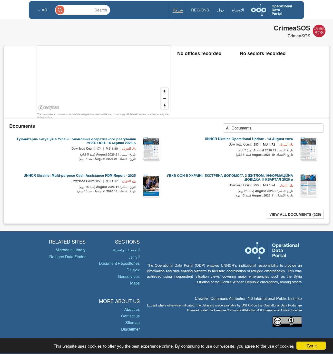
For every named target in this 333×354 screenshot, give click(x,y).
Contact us (130, 316)
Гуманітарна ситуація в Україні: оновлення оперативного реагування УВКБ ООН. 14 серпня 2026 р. (76, 140)
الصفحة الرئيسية (126, 250)
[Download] (151, 148)
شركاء (177, 10)
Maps (135, 283)
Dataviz (133, 270)
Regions (200, 10)
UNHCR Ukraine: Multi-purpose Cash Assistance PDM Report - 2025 (80, 175)
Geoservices (129, 276)
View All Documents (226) (295, 214)
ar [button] (44, 10)
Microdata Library (71, 250)
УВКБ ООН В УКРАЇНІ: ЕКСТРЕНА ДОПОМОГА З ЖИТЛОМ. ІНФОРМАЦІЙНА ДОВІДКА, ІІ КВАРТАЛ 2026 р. (230, 177)
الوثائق (134, 256)
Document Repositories (119, 263)
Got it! (311, 346)
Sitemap (132, 322)
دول (220, 10)
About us (132, 309)
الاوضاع (238, 10)
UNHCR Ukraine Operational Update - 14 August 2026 (249, 138)
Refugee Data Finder (67, 256)
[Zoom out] (164, 98)
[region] (104, 79)
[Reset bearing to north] (164, 105)
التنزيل (126, 148)
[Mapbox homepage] (49, 107)
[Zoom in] (164, 91)
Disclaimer (130, 329)
